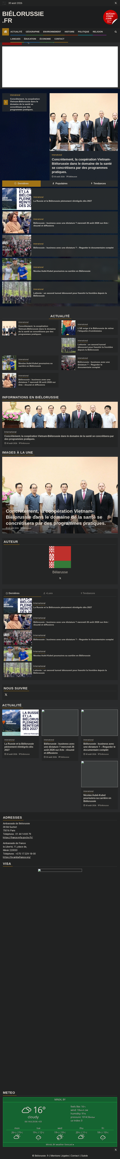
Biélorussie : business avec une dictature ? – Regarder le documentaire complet (73, 247)
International (15, 95)
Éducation (30, 39)
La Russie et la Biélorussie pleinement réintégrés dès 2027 (62, 201)
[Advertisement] (60, 66)
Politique (83, 32)
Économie (45, 39)
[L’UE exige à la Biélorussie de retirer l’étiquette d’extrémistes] (68, 327)
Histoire (69, 32)
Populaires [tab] (61, 183)
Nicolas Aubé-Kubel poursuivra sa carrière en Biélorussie (61, 271)
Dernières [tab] (23, 183)
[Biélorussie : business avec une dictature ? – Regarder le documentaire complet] (16, 246)
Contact (59, 39)
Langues (15, 39)
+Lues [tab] (49, 593)
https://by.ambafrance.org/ (17, 857)
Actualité (16, 32)
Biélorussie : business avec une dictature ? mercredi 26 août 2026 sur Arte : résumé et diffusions (37, 382)
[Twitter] (60, 578)
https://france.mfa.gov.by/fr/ (18, 837)
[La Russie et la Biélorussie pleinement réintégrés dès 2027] (16, 199)
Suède (84, 1155)
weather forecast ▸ (60, 1144)
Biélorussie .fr (23, 17)
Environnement (52, 32)
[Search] (116, 32)
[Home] (5, 32)
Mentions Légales (59, 1155)
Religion (98, 32)
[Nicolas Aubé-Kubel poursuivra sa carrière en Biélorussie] (16, 269)
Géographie (33, 32)
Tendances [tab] (99, 183)
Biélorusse (72, 177)
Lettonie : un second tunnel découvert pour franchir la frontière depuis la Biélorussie (95, 347)
